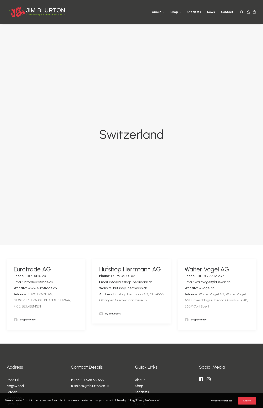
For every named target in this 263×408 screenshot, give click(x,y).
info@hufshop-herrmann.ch (130, 282)
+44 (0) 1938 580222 (89, 380)
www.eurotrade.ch (42, 288)
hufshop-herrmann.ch (130, 288)
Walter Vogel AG (207, 269)
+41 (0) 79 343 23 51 (210, 276)
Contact (227, 12)
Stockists (194, 12)
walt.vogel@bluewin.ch (212, 282)
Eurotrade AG (32, 269)
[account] (248, 12)
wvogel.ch (206, 288)
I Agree (247, 400)
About (156, 12)
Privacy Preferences (221, 400)
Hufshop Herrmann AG (130, 269)
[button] (242, 12)
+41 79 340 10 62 (123, 276)
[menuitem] (158, 12)
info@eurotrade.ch (38, 282)
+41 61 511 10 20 (35, 276)
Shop (174, 12)
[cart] (253, 12)
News (211, 12)
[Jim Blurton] (37, 12)
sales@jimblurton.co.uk (91, 386)
